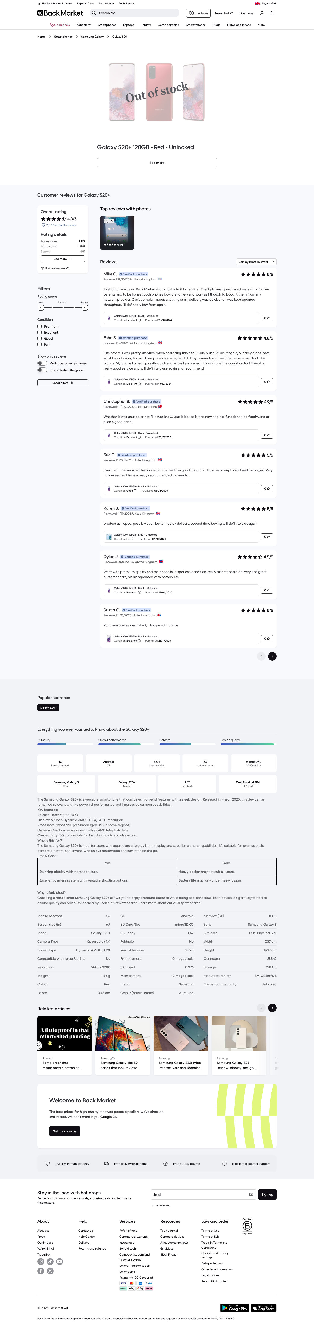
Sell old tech (127, 1248)
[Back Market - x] (50, 1271)
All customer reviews (174, 1242)
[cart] (272, 13)
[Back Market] (60, 13)
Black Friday (168, 1254)
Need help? (224, 13)
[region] (188, 233)
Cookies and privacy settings (215, 1255)
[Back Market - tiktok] (50, 1261)
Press (41, 1236)
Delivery (83, 1242)
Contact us (85, 1230)
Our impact (45, 1242)
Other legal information (217, 1269)
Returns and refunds (92, 1248)
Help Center (86, 1236)
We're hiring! (45, 1248)
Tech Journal (169, 1230)
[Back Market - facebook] (40, 1271)
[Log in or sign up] (262, 13)
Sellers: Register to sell (134, 1266)
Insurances (126, 1242)
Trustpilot (43, 1254)
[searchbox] (138, 13)
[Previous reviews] (261, 656)
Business (247, 13)
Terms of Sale (210, 1236)
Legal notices (210, 1275)
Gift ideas (166, 1248)
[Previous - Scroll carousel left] (261, 1008)
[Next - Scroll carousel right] (272, 1008)
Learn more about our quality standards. (170, 903)
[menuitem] (107, 24)
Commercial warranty (133, 1236)
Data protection (212, 1263)
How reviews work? (57, 268)
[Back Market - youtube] (59, 1261)
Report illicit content (215, 1281)
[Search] (94, 12)
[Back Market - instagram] (40, 1261)
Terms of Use (210, 1230)
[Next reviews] (272, 656)
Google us (108, 1117)
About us (43, 1230)
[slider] (41, 308)
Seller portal (127, 1272)
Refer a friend (128, 1230)
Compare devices (172, 1236)
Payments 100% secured (136, 1277)
